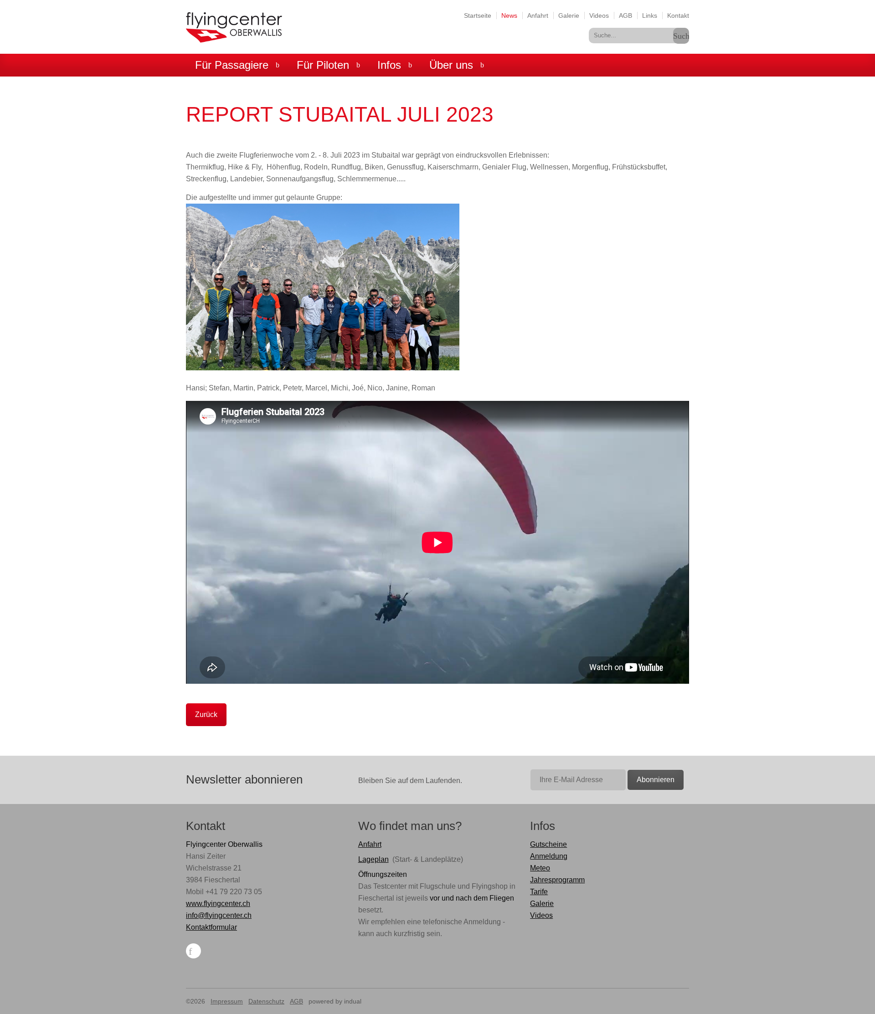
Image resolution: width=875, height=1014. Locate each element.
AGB (296, 1001)
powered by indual (335, 1001)
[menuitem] (477, 15)
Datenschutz (266, 1001)
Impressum (227, 1001)
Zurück (206, 714)
